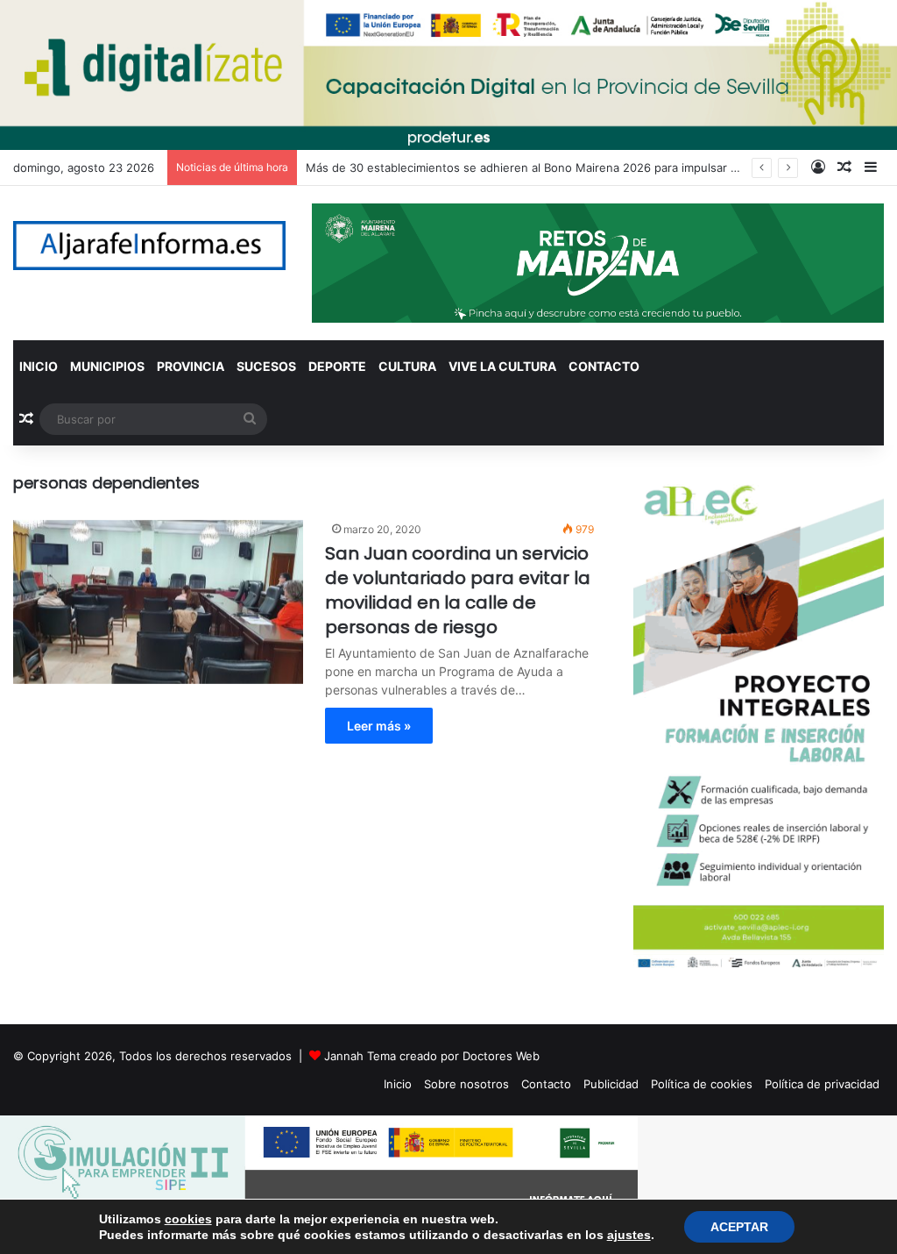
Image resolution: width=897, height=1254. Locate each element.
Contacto (546, 1084)
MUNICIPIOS (107, 366)
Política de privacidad (822, 1084)
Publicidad (611, 1084)
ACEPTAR (739, 1227)
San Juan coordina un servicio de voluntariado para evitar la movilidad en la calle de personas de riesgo (457, 590)
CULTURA (407, 366)
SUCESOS (266, 366)
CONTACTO (604, 366)
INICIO (38, 366)
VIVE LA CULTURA (502, 366)
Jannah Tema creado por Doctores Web (432, 1056)
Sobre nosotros (466, 1084)
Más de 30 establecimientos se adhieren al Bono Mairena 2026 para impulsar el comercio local (564, 167)
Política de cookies (701, 1084)
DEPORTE (337, 366)
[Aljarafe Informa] (149, 245)
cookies (188, 1219)
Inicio (398, 1084)
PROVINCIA (190, 366)
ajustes (629, 1235)
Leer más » (379, 725)
